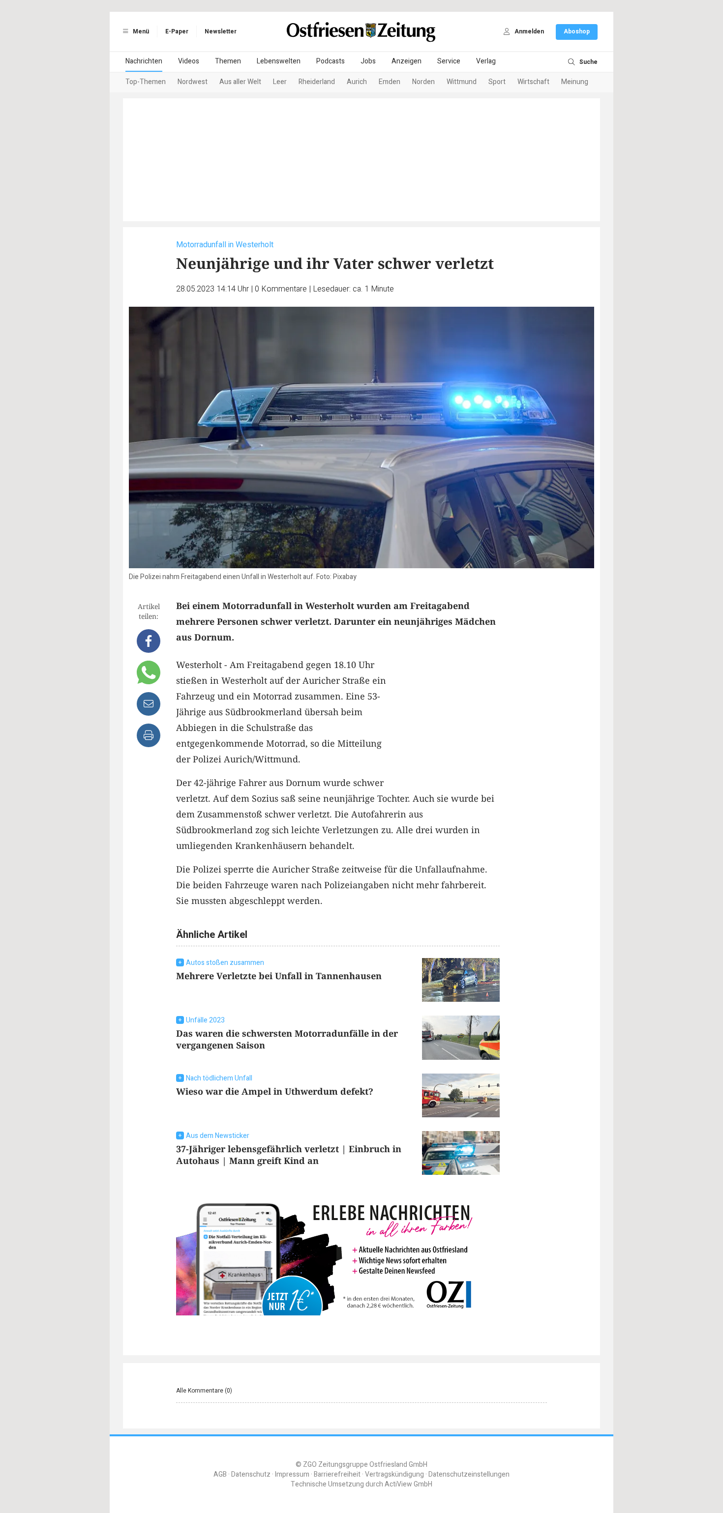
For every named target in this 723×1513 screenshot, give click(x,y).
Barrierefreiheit (337, 1474)
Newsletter (221, 31)
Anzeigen (407, 61)
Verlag (486, 61)
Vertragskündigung (394, 1474)
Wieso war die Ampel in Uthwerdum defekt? (274, 1091)
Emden (389, 82)
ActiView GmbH (408, 1484)
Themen (228, 61)
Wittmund (462, 82)
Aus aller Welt (240, 82)
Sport (497, 82)
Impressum (292, 1474)
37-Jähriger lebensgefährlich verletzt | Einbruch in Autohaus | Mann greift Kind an (288, 1154)
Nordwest (193, 82)
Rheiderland (317, 82)
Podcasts (330, 61)
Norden (423, 82)
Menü (140, 31)
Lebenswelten (279, 61)
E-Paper (176, 31)
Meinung (574, 82)
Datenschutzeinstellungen (469, 1474)
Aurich (357, 82)
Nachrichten (143, 61)
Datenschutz (251, 1474)
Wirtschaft (533, 82)
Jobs (368, 61)
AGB (220, 1474)
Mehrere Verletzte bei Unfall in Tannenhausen (279, 976)
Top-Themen (145, 82)
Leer (280, 82)
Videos (188, 61)
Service (448, 61)
